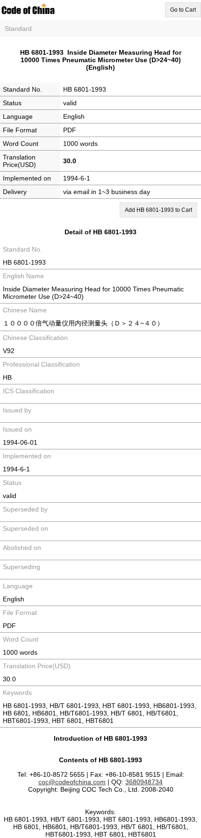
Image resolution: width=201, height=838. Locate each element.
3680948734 (144, 782)
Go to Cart (183, 10)
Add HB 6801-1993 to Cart (158, 210)
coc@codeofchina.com (72, 782)
